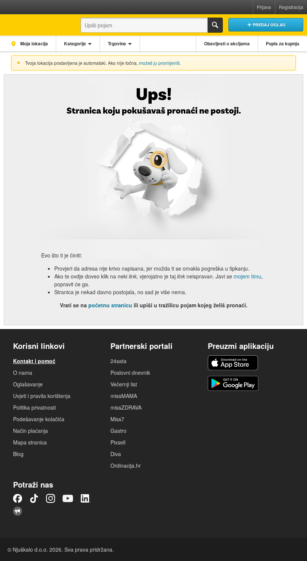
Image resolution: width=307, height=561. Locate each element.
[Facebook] (17, 498)
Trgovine (117, 43)
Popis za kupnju (282, 43)
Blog (18, 454)
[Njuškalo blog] (17, 511)
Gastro (118, 430)
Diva (115, 454)
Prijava (264, 7)
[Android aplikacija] (233, 383)
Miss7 (117, 419)
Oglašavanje (28, 384)
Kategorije (75, 43)
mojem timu (247, 276)
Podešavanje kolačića (38, 419)
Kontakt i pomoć (34, 361)
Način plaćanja (30, 430)
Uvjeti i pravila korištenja (41, 395)
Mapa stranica (30, 442)
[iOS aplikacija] (233, 362)
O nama (22, 372)
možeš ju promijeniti (159, 63)
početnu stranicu (110, 305)
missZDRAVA (126, 407)
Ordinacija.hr (125, 465)
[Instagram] (50, 498)
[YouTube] (68, 498)
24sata (118, 361)
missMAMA (123, 395)
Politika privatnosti (34, 407)
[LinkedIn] (85, 498)
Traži (215, 25)
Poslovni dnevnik (130, 372)
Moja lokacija (33, 43)
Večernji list (123, 384)
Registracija (291, 7)
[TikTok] (34, 498)
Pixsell (117, 442)
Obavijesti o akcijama (227, 43)
